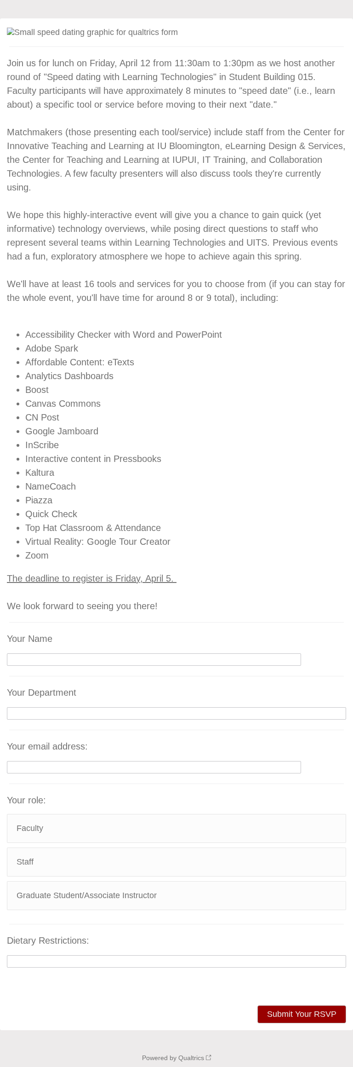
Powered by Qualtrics (173, 1057)
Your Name (29, 639)
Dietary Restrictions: (48, 940)
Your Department (41, 692)
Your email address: (47, 746)
